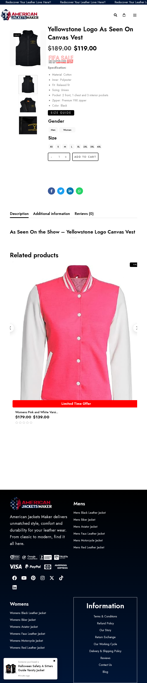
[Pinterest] (33, 578)
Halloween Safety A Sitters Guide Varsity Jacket (35, 668)
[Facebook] (14, 578)
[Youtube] (24, 578)
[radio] (53, 129)
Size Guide (61, 113)
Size (52, 138)
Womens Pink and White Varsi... (36, 412)
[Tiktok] (61, 578)
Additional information (51, 213)
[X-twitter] (51, 578)
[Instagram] (42, 578)
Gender (56, 121)
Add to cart (85, 157)
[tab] (19, 214)
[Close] (54, 660)
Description (19, 213)
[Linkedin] (14, 587)
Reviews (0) (84, 213)
